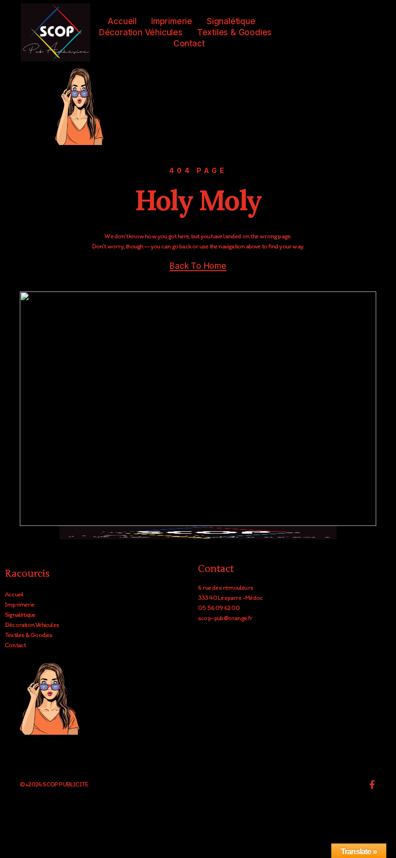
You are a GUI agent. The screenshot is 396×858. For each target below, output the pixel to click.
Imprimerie (171, 21)
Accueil (122, 21)
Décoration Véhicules (141, 32)
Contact (189, 43)
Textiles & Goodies (234, 32)
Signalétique (231, 21)
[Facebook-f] (372, 784)
